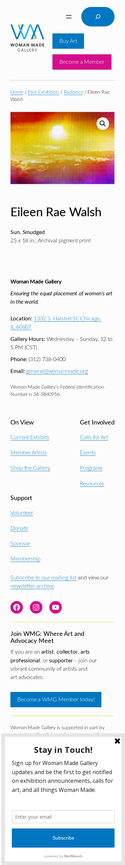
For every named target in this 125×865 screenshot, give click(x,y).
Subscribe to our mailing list (43, 577)
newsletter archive (32, 586)
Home (16, 92)
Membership (25, 559)
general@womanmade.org (57, 371)
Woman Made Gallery (35, 282)
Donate (19, 528)
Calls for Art (94, 437)
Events (87, 452)
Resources (92, 483)
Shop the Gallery (30, 468)
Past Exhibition (43, 92)
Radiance (73, 92)
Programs (91, 468)
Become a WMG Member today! (55, 699)
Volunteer (21, 513)
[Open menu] (69, 17)
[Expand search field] (98, 16)
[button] (103, 123)
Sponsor (20, 543)
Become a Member (82, 62)
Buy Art (68, 41)
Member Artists (28, 452)
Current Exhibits (29, 437)
